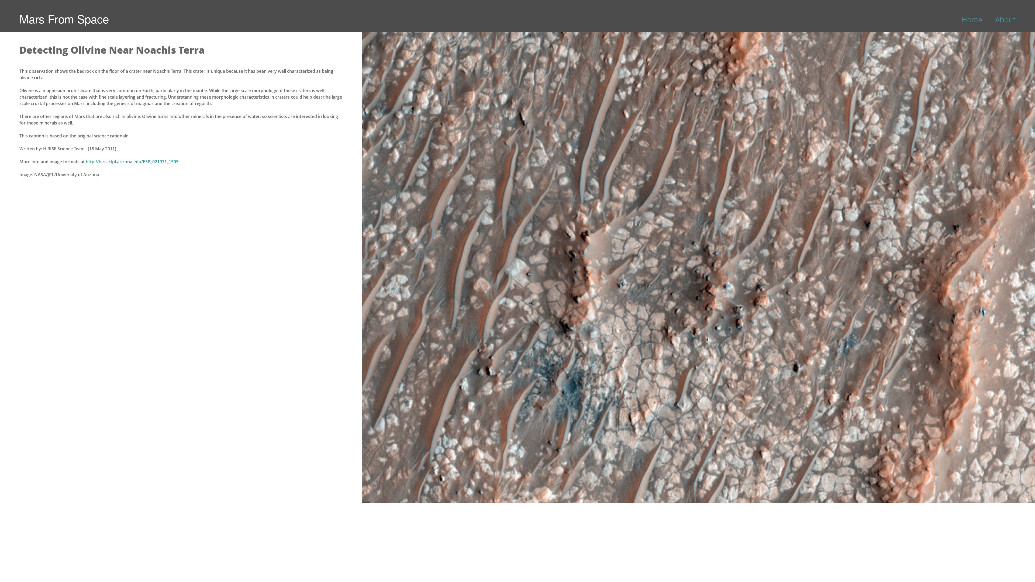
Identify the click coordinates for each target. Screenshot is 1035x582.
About (1005, 19)
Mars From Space (64, 19)
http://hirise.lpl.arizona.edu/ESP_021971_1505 (132, 162)
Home (972, 19)
